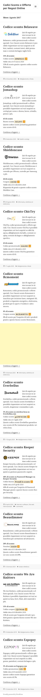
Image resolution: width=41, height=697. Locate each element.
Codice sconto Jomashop (13, 88)
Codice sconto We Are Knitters (18, 575)
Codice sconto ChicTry (19, 211)
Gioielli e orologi (24, 139)
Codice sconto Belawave (20, 27)
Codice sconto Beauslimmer (13, 515)
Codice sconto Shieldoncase (13, 148)
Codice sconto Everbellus (13, 383)
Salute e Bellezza (24, 567)
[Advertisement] (20, 343)
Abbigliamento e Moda (26, 79)
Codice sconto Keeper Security (18, 448)
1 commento (19, 506)
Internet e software (22, 504)
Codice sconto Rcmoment (13, 275)
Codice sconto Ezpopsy (19, 640)
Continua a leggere (11, 72)
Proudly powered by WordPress (13, 694)
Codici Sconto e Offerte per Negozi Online (17, 6)
